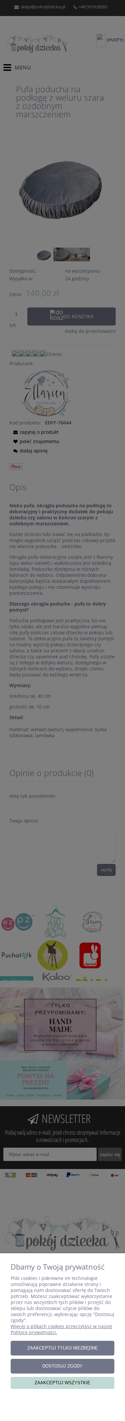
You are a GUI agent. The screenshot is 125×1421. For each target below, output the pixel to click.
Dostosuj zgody (62, 1366)
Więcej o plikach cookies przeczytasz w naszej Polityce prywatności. (61, 1329)
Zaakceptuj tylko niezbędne (62, 1347)
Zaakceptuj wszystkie (62, 1382)
